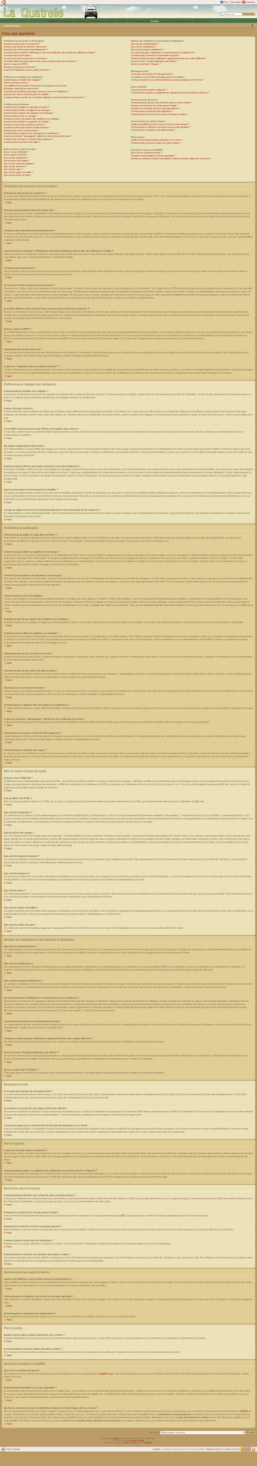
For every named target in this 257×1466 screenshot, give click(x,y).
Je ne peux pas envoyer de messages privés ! (152, 74)
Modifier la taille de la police (252, 25)
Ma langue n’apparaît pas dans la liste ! (21, 88)
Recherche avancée (245, 17)
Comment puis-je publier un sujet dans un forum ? (26, 107)
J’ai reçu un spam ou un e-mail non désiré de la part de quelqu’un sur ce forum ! (167, 80)
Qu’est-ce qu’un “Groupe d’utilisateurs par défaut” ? (154, 61)
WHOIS (244, 1411)
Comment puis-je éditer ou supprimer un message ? (27, 110)
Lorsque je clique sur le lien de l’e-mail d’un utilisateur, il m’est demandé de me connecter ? (44, 97)
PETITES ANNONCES (138, 21)
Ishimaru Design (137, 1440)
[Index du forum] (34, 12)
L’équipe (156, 1449)
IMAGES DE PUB (97, 21)
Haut (9, 202)
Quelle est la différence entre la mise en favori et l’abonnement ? (160, 124)
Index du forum (12, 26)
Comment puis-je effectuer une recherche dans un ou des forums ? (161, 102)
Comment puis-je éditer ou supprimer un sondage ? (27, 121)
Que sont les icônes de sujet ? (17, 175)
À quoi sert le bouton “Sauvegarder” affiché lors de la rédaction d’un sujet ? (38, 136)
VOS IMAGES (80, 21)
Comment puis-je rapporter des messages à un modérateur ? (32, 133)
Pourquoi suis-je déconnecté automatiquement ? (26, 49)
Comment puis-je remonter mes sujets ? (22, 142)
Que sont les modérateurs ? (144, 47)
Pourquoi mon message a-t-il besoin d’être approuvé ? (28, 139)
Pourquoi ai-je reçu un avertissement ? (21, 130)
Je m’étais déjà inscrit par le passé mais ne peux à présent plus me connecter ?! (40, 61)
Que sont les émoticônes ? (16, 158)
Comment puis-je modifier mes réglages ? (23, 80)
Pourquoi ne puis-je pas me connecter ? (22, 44)
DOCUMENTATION (183, 21)
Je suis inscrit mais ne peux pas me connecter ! (25, 58)
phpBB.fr (149, 1443)
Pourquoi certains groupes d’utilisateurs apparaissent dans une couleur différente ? (168, 58)
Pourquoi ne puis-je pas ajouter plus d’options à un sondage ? (32, 119)
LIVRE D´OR (166, 21)
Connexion (250, 2)
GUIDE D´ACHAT (201, 21)
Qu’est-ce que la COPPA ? (16, 64)
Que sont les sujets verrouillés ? (18, 172)
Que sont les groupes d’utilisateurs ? (147, 49)
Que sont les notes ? (13, 169)
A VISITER (121, 21)
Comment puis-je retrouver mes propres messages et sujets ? (159, 114)
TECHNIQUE (66, 21)
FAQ (226, 2)
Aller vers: (154, 1432)
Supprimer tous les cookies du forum (223, 1449)
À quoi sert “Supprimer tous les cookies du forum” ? (27, 70)
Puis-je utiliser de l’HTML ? (16, 155)
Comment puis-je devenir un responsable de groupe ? (155, 55)
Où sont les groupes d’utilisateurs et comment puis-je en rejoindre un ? (163, 52)
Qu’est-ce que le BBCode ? (16, 152)
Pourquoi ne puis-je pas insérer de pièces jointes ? (27, 127)
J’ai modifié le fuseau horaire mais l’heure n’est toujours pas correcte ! (35, 86)
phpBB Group (106, 1373)
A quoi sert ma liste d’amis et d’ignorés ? (149, 90)
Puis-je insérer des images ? (17, 160)
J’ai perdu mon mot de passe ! (17, 55)
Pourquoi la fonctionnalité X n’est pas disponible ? (153, 156)
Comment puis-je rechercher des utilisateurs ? (152, 111)
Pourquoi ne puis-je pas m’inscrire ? (20, 67)
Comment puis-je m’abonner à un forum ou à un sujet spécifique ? (161, 127)
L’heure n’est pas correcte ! (16, 83)
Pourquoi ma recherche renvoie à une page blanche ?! (155, 108)
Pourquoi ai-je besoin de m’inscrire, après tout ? (25, 47)
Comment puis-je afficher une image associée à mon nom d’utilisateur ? (36, 91)
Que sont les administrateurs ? (145, 44)
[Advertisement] (168, 12)
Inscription (236, 2)
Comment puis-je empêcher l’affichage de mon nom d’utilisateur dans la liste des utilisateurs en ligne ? (50, 52)
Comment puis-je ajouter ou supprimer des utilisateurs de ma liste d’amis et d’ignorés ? (170, 92)
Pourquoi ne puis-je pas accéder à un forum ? (24, 124)
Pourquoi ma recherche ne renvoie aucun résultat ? (154, 105)
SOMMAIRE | (53, 21)
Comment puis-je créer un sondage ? (21, 116)
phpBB (116, 1438)
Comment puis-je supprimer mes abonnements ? (153, 130)
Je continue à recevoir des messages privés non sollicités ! (158, 77)
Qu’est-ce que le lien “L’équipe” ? (146, 64)
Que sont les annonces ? (15, 166)
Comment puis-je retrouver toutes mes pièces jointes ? (156, 143)
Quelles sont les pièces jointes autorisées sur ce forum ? (157, 140)
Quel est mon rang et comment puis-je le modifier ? (27, 94)
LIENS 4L (111, 21)
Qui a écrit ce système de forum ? (146, 153)
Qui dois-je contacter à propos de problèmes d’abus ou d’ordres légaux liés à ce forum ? (171, 158)
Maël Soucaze (131, 1443)
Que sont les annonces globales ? (19, 163)
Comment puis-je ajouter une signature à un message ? (29, 113)
